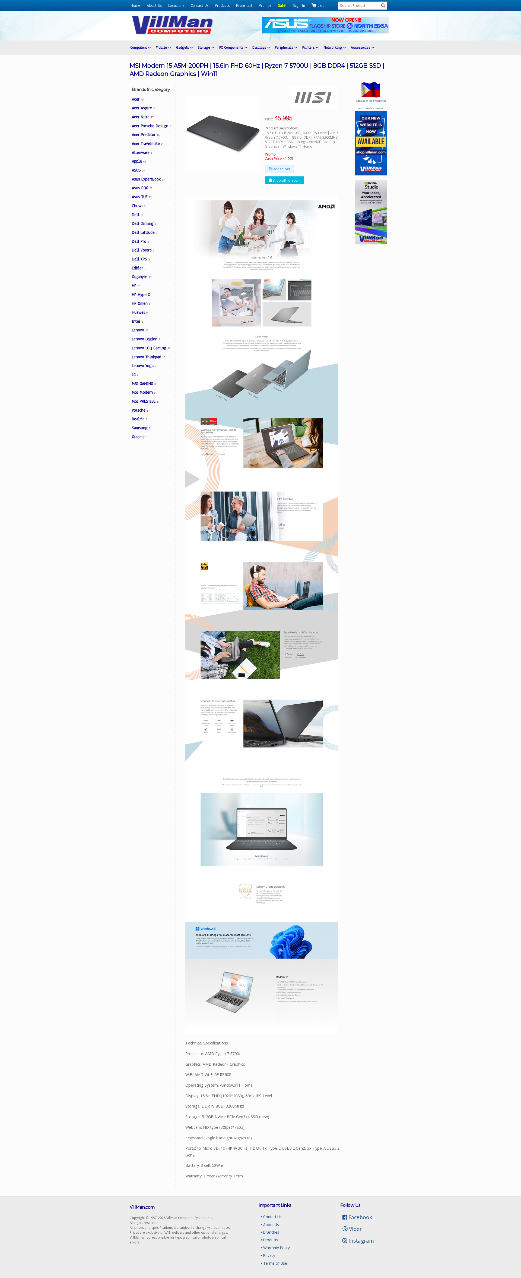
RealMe (139, 419)
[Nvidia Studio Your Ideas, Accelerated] (371, 242)
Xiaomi (139, 437)
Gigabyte (141, 276)
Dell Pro (140, 241)
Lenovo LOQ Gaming (151, 348)
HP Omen (141, 303)
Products (222, 5)
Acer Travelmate (147, 143)
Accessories (361, 47)
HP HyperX (142, 294)
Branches (270, 1232)
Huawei (140, 312)
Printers (309, 47)
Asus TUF (141, 197)
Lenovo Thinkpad (148, 357)
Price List (244, 5)
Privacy (268, 1255)
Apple (139, 161)
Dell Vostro (143, 250)
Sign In (299, 5)
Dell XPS (141, 259)
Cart (320, 5)
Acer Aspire (143, 108)
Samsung (141, 428)
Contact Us (199, 5)
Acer (137, 99)
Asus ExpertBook (148, 179)
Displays (259, 47)
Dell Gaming (144, 223)
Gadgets (183, 47)
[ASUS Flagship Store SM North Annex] (325, 32)
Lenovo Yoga (144, 365)
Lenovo (140, 330)
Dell (137, 214)
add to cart (281, 168)
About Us (154, 5)
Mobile (162, 47)
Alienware (142, 152)
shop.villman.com (286, 180)
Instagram (360, 1240)
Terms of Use (274, 1263)
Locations (176, 5)
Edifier (139, 268)
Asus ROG (142, 188)
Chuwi (138, 206)
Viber (355, 1229)
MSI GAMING (144, 383)
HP (136, 285)
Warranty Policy (276, 1247)
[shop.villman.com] (371, 174)
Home (135, 5)
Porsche (140, 410)
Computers (139, 47)
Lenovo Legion (146, 339)
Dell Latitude (144, 232)
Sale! (282, 5)
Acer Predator (145, 134)
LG (135, 374)
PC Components (231, 47)
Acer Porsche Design (151, 126)
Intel (137, 321)
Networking (333, 47)
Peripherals (284, 47)
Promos (265, 5)
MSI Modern (143, 392)
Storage (204, 47)
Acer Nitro (142, 117)
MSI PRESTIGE (145, 401)
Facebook (359, 1217)
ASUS (138, 170)
